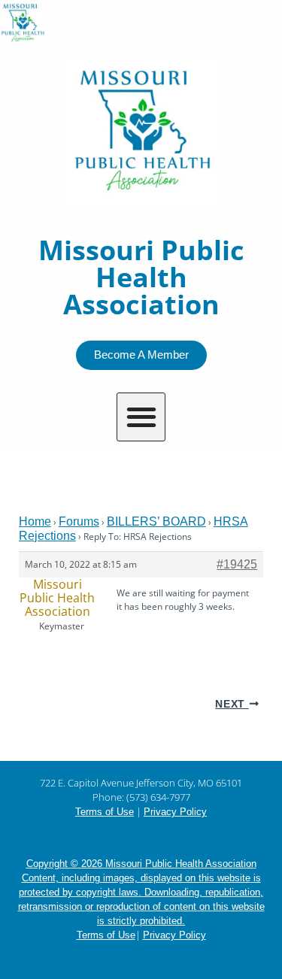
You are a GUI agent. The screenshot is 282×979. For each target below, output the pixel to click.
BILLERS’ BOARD (156, 521)
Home (35, 521)
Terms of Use (104, 811)
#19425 (237, 564)
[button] (141, 417)
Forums (79, 521)
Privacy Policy (175, 811)
